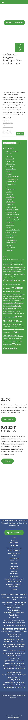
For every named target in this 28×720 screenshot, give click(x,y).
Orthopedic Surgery (12, 217)
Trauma (9, 132)
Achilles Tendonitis (12, 151)
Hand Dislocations (12, 179)
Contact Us (14, 574)
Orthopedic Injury (11, 212)
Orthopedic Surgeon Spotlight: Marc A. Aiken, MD (12, 59)
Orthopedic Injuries (11, 284)
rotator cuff (10, 237)
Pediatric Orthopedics (13, 230)
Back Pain (9, 156)
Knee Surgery (10, 197)
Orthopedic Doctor (12, 209)
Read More (20, 133)
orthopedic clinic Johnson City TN (10, 269)
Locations (14, 568)
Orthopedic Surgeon (8, 123)
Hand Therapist (11, 181)
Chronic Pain (16, 259)
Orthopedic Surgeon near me (14, 296)
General (8, 174)
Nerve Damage (11, 207)
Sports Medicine (11, 242)
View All (7, 461)
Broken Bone (10, 161)
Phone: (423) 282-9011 (14, 22)
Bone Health (10, 159)
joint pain (10, 262)
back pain (11, 259)
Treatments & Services (14, 548)
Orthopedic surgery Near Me (14, 311)
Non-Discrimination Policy (14, 579)
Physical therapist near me (16, 313)
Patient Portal (14, 558)
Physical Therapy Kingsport (14, 329)
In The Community (14, 550)
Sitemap (14, 589)
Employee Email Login (14, 581)
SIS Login (14, 563)
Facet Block (10, 166)
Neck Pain (9, 204)
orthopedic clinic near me (16, 271)
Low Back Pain (19, 261)
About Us (14, 540)
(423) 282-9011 (16, 607)
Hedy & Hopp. (17, 717)
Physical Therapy (11, 232)
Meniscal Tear (10, 202)
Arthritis (9, 154)
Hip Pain (9, 192)
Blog (14, 555)
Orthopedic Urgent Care (13, 220)
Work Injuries (10, 247)
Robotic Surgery (11, 235)
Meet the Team (14, 543)
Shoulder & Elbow (11, 240)
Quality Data (14, 576)
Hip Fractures (10, 189)
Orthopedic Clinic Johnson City (18, 267)
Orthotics (9, 227)
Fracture (9, 171)
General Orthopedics (12, 176)
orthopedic (5, 264)
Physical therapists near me (9, 317)
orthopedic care (12, 264)
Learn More (8, 419)
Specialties (14, 545)
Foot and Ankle (11, 169)
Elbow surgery (10, 164)
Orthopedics (10, 222)
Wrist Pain (9, 250)
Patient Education (14, 553)
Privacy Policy (14, 586)
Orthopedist (10, 225)
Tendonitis (9, 245)
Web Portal (14, 566)
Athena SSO (14, 561)
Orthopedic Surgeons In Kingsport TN (11, 298)
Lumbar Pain (10, 199)
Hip (7, 187)
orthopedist (6, 313)
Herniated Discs (11, 184)
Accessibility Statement (14, 584)
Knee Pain (9, 194)
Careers (14, 571)
